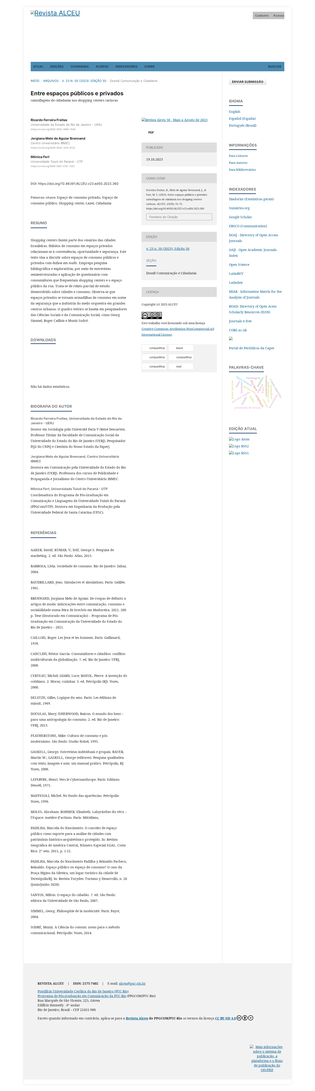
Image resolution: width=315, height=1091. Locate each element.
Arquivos (51, 81)
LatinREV (236, 273)
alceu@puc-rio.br (132, 983)
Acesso (278, 15)
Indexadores (126, 66)
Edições (57, 66)
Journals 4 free (240, 321)
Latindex (236, 282)
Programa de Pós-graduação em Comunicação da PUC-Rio (82, 996)
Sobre (149, 66)
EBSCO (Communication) (248, 226)
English (234, 111)
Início (35, 81)
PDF (151, 132)
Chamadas (80, 66)
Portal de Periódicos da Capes (251, 348)
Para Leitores (238, 156)
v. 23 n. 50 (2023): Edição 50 (84, 81)
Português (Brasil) (242, 125)
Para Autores (238, 163)
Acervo (102, 66)
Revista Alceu (137, 1018)
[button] (154, 348)
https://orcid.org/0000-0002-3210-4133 (53, 147)
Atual (38, 66)
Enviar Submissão (247, 82)
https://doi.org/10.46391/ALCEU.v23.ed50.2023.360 (78, 183)
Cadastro (262, 15)
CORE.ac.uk (238, 330)
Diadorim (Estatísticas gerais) (251, 199)
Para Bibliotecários (242, 169)
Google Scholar (240, 217)
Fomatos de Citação (163, 217)
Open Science (239, 264)
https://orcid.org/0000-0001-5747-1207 (53, 166)
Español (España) (242, 118)
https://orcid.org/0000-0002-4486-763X (53, 129)
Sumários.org (239, 208)
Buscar (274, 66)
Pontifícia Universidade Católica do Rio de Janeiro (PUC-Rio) (83, 991)
